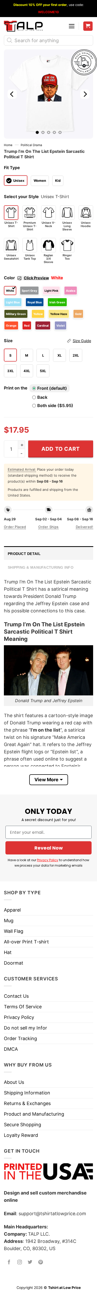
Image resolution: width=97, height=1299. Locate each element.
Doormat (13, 963)
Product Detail (24, 554)
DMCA (11, 1049)
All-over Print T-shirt (26, 941)
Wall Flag (13, 931)
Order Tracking (20, 1038)
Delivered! (84, 527)
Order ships (48, 527)
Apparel (12, 910)
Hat (8, 952)
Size (47, 340)
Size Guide (82, 341)
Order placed (15, 527)
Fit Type (12, 167)
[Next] (84, 94)
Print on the (15, 388)
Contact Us (16, 996)
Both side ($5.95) (55, 405)
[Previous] (12, 94)
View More (46, 779)
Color (26, 277)
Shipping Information (27, 1092)
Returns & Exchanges (27, 1103)
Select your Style (21, 196)
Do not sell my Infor (25, 1028)
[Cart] (88, 26)
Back (42, 397)
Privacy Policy (47, 860)
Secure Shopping (22, 1124)
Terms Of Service (23, 1006)
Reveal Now (48, 848)
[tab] (48, 553)
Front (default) (52, 388)
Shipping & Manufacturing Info (40, 567)
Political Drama (31, 145)
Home (8, 145)
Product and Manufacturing (34, 1114)
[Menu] (71, 26)
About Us (14, 1082)
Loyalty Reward (21, 1135)
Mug (8, 920)
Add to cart (60, 449)
